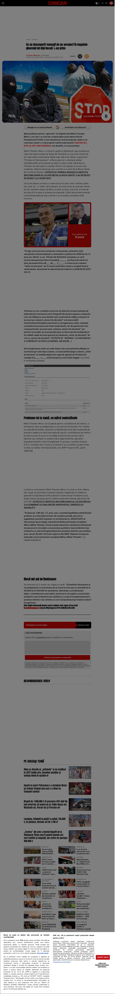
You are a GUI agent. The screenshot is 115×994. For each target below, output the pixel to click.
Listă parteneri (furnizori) (62, 962)
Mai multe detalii (42, 953)
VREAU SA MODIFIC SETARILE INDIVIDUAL (102, 965)
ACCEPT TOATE (102, 957)
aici (19, 976)
